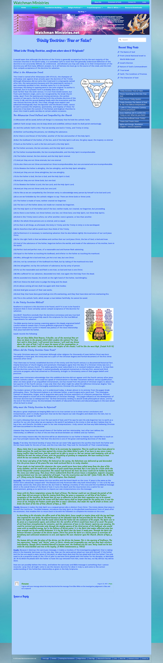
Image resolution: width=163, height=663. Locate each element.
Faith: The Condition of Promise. (133, 74)
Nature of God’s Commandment (133, 66)
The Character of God (129, 78)
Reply (110, 584)
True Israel (124, 70)
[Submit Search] (120, 40)
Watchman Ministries (31, 2)
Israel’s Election (126, 63)
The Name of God (127, 52)
